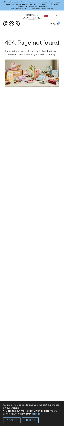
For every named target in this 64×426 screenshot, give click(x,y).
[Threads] (17, 23)
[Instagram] (5, 23)
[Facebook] (11, 23)
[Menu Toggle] (5, 16)
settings (36, 413)
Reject (30, 420)
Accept (12, 420)
